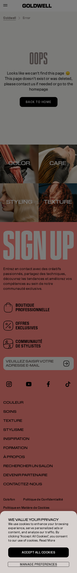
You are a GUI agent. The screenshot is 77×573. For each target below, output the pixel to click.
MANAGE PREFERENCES (38, 564)
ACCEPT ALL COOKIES (38, 552)
